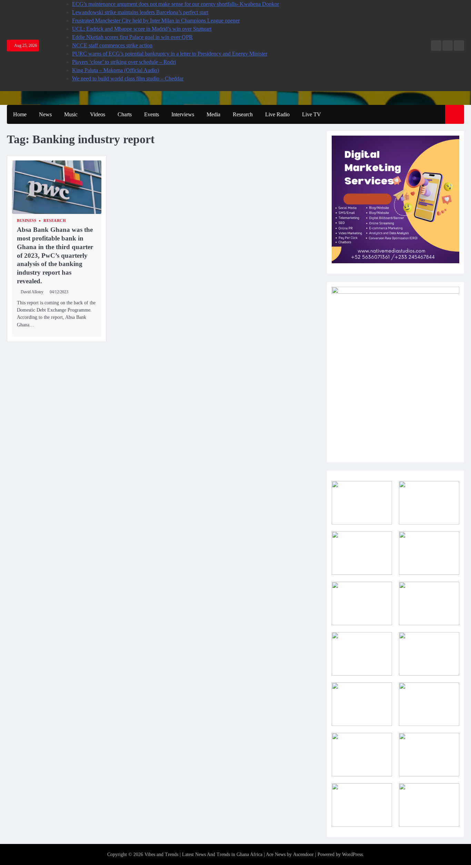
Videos (97, 114)
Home (20, 114)
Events (151, 114)
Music (71, 114)
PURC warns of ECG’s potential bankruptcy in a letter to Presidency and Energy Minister (169, 54)
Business (26, 221)
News (45, 114)
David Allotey (32, 292)
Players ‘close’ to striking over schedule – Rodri (124, 62)
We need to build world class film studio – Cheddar (127, 78)
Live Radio (277, 114)
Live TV (311, 114)
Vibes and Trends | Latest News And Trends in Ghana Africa (203, 854)
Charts (125, 114)
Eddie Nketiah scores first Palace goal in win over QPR (132, 37)
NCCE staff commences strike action (112, 45)
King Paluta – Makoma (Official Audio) (115, 70)
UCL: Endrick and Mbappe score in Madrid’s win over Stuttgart (141, 29)
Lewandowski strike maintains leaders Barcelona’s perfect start (140, 12)
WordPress (352, 854)
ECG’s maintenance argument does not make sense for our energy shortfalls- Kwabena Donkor (175, 4)
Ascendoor (303, 854)
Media (213, 114)
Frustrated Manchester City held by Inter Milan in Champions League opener (156, 20)
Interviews (182, 114)
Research (243, 114)
